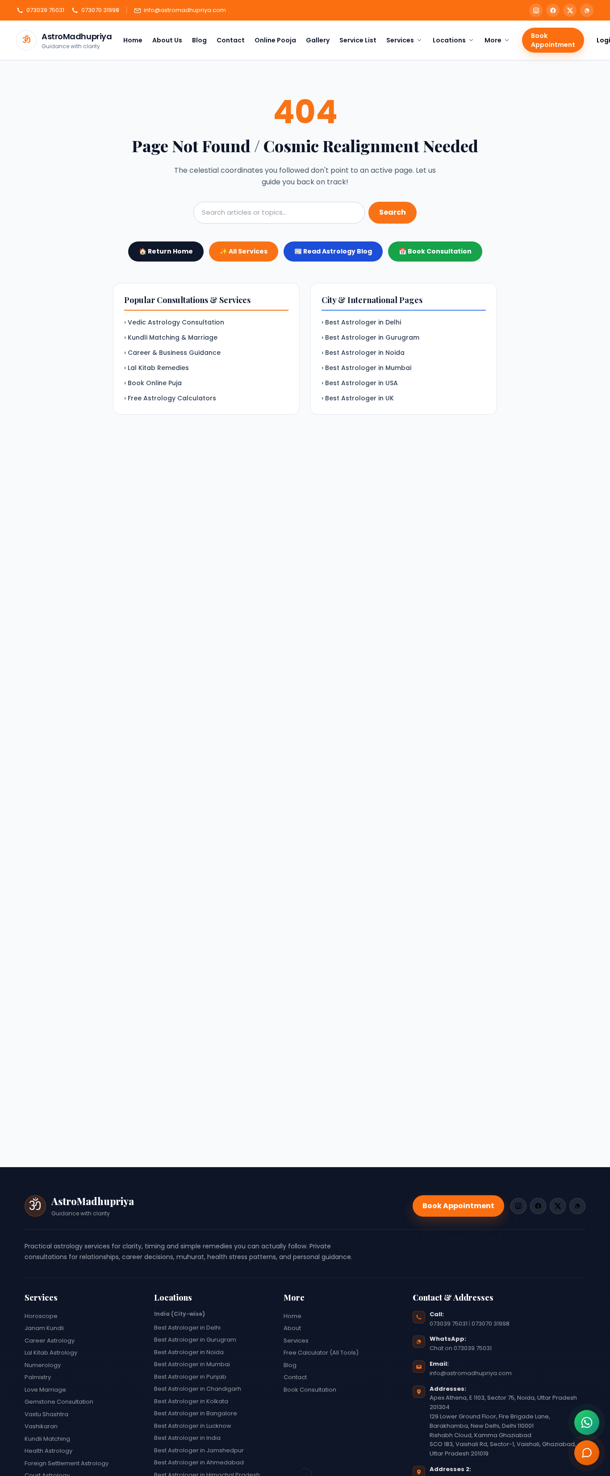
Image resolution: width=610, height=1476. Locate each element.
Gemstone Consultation (59, 1401)
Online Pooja (275, 40)
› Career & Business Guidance (172, 352)
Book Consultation (310, 1389)
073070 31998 (100, 10)
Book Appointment (553, 40)
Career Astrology (50, 1340)
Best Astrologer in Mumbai (192, 1364)
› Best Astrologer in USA (360, 382)
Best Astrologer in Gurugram (195, 1339)
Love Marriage (45, 1389)
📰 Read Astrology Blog (333, 251)
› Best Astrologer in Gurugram (370, 337)
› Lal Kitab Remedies (156, 367)
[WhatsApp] (586, 10)
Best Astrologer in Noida (189, 1352)
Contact (231, 40)
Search (392, 212)
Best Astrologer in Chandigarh (197, 1389)
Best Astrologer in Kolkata (191, 1401)
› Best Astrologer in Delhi (361, 322)
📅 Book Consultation (435, 251)
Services (400, 40)
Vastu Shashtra (46, 1414)
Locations (449, 40)
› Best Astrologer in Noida (363, 352)
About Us (167, 40)
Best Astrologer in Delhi (187, 1327)
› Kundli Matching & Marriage (170, 337)
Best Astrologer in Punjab (190, 1376)
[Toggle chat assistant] (586, 1452)
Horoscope (41, 1316)
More (493, 40)
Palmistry (38, 1377)
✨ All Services (243, 251)
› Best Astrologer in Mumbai (366, 367)
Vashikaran (41, 1426)
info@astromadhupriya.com (185, 10)
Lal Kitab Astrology (51, 1352)
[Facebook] (553, 10)
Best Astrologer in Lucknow (192, 1426)
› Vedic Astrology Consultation (174, 322)
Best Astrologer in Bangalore (195, 1413)
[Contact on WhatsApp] (586, 1422)
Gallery (318, 40)
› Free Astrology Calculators (170, 398)
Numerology (43, 1365)
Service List (357, 40)
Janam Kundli (44, 1328)
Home (132, 40)
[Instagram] (536, 10)
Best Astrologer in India (187, 1438)
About (292, 1328)
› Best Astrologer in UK (358, 398)
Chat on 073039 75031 (461, 1348)
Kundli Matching (47, 1438)
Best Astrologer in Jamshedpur (199, 1450)
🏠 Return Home (166, 251)
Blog (199, 40)
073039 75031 (45, 10)
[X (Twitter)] (570, 10)
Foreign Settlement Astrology (67, 1463)
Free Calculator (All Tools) (321, 1352)
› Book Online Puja (153, 382)
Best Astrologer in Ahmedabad (199, 1462)
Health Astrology (48, 1451)
